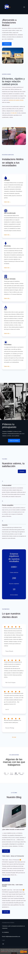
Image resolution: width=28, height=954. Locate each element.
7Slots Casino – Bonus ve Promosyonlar (13, 856)
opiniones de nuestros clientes (16, 100)
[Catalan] (22, 951)
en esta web (14, 113)
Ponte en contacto (14, 440)
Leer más (7, 851)
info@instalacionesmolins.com (11, 936)
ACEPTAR (14, 953)
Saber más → (7, 202)
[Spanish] (25, 951)
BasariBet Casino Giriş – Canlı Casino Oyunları (12, 885)
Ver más (14, 737)
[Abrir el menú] (24, 7)
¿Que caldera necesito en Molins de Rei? (13, 829)
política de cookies (4, 951)
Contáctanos (7, 43)
